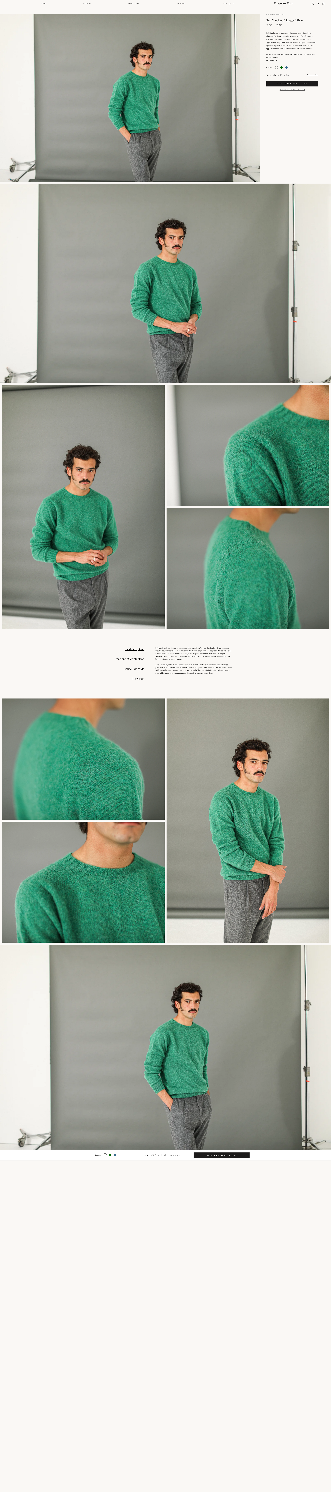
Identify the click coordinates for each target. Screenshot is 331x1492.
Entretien (138, 679)
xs (274, 75)
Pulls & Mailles (278, 14)
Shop (43, 4)
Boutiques (228, 4)
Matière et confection (130, 659)
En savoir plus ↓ (272, 61)
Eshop (268, 14)
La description (134, 649)
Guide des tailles (312, 75)
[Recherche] (318, 4)
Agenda (87, 4)
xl (287, 75)
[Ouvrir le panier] (323, 4)
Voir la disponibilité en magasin (292, 89)
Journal (181, 4)
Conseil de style (134, 669)
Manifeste (133, 4)
